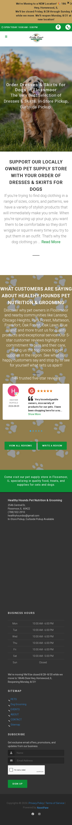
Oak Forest (31, 325)
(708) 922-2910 (16, 512)
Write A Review (52, 445)
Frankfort (12, 325)
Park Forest (41, 320)
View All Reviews (20, 445)
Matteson (61, 320)
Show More (34, 414)
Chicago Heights (16, 320)
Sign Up (17, 783)
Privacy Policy (36, 803)
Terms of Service (54, 803)
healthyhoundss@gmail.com (23, 515)
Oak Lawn (50, 325)
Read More (50, 242)
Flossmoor (59, 310)
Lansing (60, 315)
